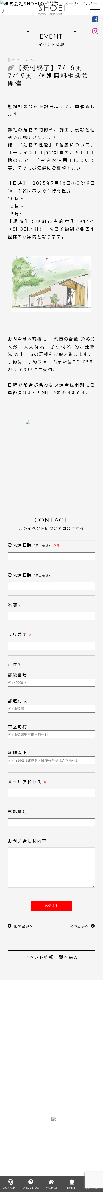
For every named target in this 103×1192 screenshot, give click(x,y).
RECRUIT (62, 1097)
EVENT (16, 1143)
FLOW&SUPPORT (28, 1097)
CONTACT (20, 1158)
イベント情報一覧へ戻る (51, 957)
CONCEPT (20, 1082)
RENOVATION (68, 1090)
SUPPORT (10, 1187)
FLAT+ (59, 1082)
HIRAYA (60, 1074)
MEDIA (15, 1128)
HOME (15, 1074)
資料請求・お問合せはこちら (51, 1043)
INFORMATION (25, 1135)
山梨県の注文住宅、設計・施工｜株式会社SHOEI (51, 8)
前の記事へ (23, 926)
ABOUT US (20, 1090)
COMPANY (20, 1105)
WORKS (17, 1120)
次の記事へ (79, 926)
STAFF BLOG (23, 1151)
